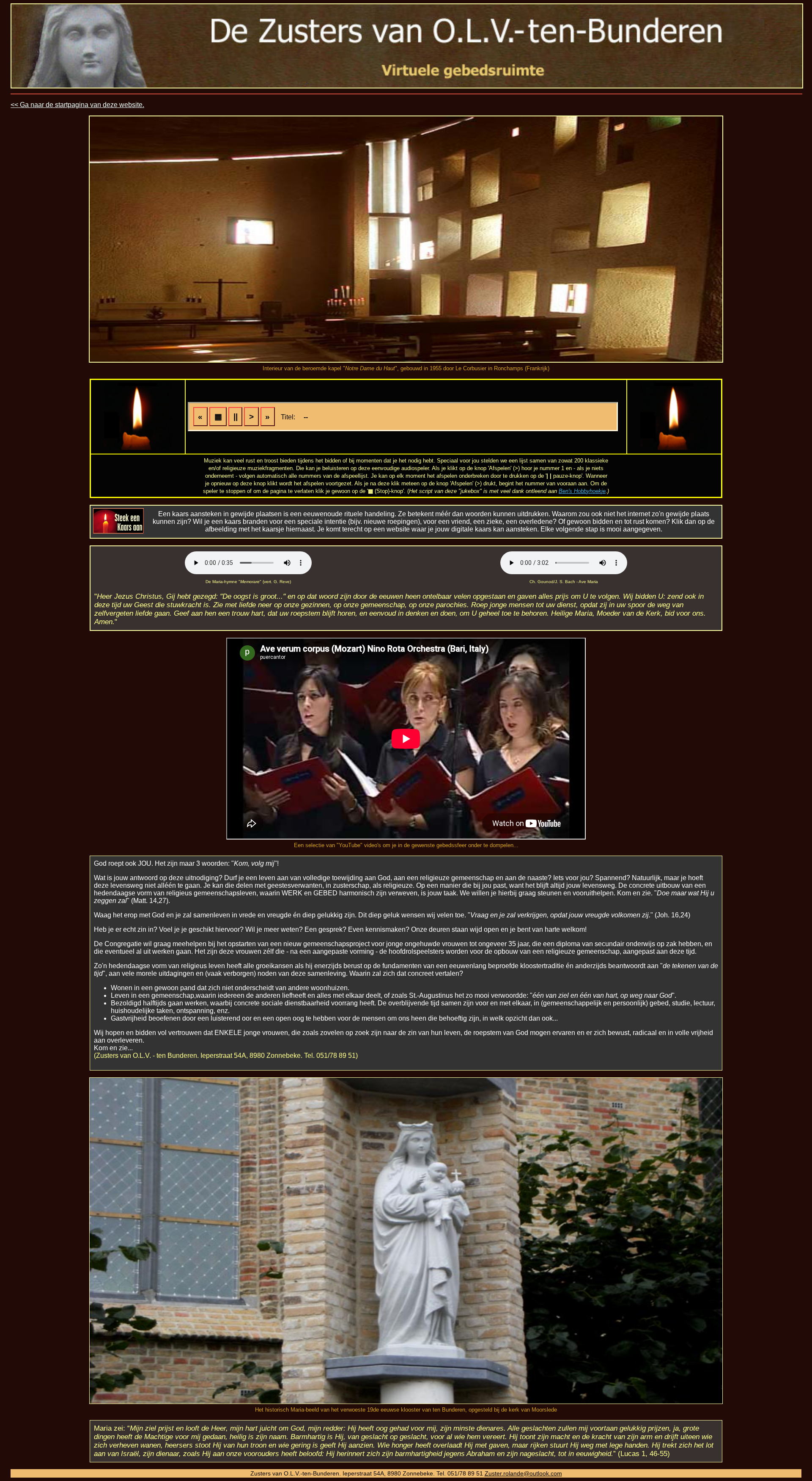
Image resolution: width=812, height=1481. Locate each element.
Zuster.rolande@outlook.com (523, 1473)
